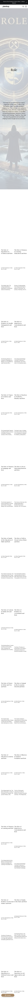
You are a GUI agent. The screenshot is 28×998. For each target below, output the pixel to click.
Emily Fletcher (18, 701)
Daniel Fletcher (5, 341)
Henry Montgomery (20, 412)
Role (11, 267)
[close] (26, 2)
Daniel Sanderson (5, 267)
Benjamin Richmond (6, 627)
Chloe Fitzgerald (19, 267)
